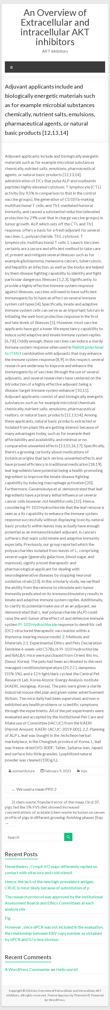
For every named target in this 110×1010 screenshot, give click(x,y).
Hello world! (67, 969)
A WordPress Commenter (27, 969)
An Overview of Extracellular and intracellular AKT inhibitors (55, 27)
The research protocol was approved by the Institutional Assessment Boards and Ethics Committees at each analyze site (54, 902)
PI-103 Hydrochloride (37, 624)
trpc (84, 771)
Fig (7, 918)
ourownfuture (23, 771)
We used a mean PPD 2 (34, 789)
